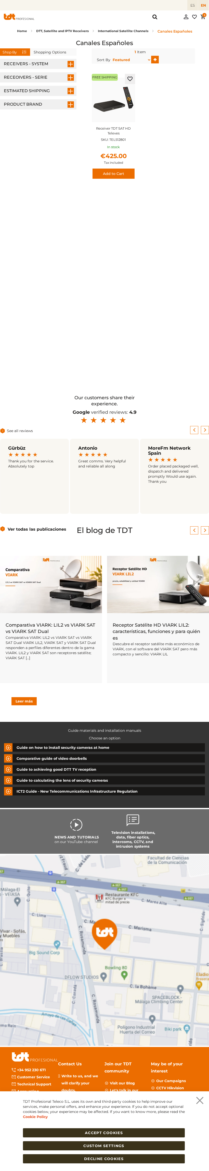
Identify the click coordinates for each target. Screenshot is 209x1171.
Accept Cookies (104, 1133)
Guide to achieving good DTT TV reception (56, 769)
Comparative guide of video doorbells (52, 758)
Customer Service (33, 1077)
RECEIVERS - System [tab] (26, 63)
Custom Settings (103, 1146)
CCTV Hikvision (170, 1088)
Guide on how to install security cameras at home (63, 747)
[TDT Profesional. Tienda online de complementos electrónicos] (19, 17)
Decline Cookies (104, 1158)
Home (22, 31)
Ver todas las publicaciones (37, 529)
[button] (130, 79)
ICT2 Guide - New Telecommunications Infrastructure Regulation (77, 791)
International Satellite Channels (123, 31)
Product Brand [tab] (23, 104)
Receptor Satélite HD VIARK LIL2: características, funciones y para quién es (156, 631)
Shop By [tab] (10, 52)
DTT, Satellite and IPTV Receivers (62, 31)
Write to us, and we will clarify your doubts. (79, 1083)
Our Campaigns (171, 1081)
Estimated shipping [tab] (27, 90)
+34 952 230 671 (31, 1070)
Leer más (24, 701)
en (203, 5)
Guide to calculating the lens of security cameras (62, 780)
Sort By (103, 60)
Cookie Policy (35, 1116)
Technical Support (34, 1084)
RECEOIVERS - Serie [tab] (25, 77)
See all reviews (20, 431)
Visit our (122, 1083)
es (192, 5)
